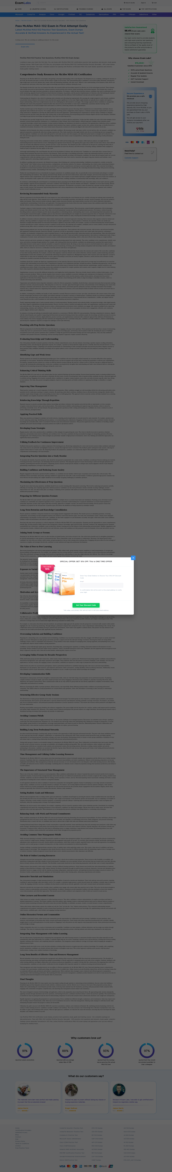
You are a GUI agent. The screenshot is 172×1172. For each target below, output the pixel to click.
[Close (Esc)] (133, 558)
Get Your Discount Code (86, 605)
